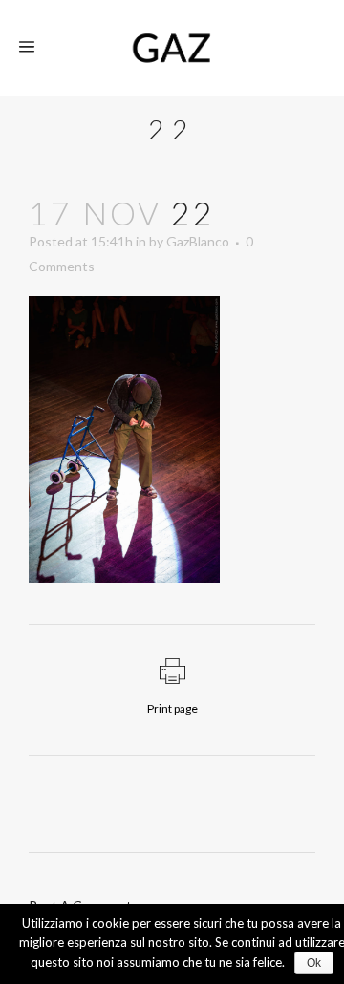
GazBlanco (197, 241)
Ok (314, 963)
